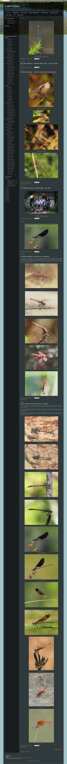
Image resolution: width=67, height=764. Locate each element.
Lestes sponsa (9, 45)
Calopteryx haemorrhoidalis (11, 51)
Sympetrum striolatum (10, 168)
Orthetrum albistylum (10, 146)
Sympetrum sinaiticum (10, 166)
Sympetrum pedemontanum (11, 163)
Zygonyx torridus (9, 174)
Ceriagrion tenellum (10, 64)
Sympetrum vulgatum (10, 169)
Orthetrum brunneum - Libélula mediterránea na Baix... (11, 185)
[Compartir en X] (36, 58)
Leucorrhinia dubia (10, 140)
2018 (7, 191)
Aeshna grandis (9, 90)
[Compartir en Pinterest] (38, 58)
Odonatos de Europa (44, 12)
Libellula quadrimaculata (11, 144)
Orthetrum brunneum (10, 147)
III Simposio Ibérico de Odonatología (41, 215)
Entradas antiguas (58, 749)
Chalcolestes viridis (10, 39)
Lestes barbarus (9, 41)
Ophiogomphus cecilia (10, 116)
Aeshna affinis (9, 87)
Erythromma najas (10, 76)
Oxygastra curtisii (10, 125)
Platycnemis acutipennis (11, 58)
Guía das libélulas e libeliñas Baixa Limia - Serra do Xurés (39, 63)
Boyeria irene (9, 100)
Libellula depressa (10, 141)
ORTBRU (29, 183)
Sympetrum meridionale (10, 162)
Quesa (25, 406)
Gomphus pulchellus (10, 106)
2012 (7, 199)
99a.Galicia (25, 183)
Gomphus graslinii (10, 105)
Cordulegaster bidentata (10, 121)
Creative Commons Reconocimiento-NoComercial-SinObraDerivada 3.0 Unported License (18, 758)
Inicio (37, 749)
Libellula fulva (9, 143)
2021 (7, 178)
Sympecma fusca (10, 48)
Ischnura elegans (10, 79)
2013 (7, 198)
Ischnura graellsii (9, 80)
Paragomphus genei (10, 118)
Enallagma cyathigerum (10, 73)
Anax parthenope (9, 99)
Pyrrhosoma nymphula (10, 83)
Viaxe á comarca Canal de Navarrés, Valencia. (34, 403)
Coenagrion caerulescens (11, 66)
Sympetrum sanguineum (11, 165)
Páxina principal (8, 12)
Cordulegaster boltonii (10, 122)
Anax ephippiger (9, 96)
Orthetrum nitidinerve (10, 153)
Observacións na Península (11, 21)
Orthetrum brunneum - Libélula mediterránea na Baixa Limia (38, 72)
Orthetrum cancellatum (10, 149)
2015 (7, 195)
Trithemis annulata (10, 171)
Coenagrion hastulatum (10, 67)
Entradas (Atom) (27, 751)
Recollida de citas (16, 12)
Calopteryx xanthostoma (11, 55)
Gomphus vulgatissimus (11, 109)
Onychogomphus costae (11, 112)
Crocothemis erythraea (10, 137)
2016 (7, 194)
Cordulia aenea (9, 131)
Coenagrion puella (10, 70)
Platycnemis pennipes (10, 61)
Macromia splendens (10, 128)
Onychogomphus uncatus (11, 115)
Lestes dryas (9, 42)
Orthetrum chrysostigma (11, 150)
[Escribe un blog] (35, 58)
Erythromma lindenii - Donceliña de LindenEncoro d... (12, 181)
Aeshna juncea (9, 93)
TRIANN (25, 399)
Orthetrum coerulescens (11, 152)
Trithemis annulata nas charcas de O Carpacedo (35, 256)
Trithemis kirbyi (9, 172)
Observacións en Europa (11, 23)
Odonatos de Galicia (24, 12)
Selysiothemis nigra (10, 156)
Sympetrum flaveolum (10, 159)
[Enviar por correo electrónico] (34, 58)
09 (7, 187)
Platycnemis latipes (10, 60)
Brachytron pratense (10, 102)
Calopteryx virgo (9, 54)
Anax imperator (9, 97)
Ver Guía (22, 65)
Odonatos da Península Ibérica (34, 12)
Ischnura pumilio (9, 82)
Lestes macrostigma (10, 44)
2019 (7, 190)
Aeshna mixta (9, 94)
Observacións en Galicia (11, 20)
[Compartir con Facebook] (37, 58)
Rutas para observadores (54, 12)
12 (7, 179)
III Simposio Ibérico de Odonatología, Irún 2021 (35, 188)
